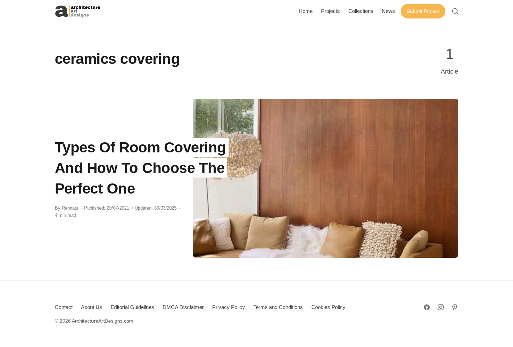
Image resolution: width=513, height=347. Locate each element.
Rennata (70, 208)
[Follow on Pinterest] (454, 307)
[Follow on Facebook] (427, 307)
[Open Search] (455, 11)
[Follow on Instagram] (440, 307)
